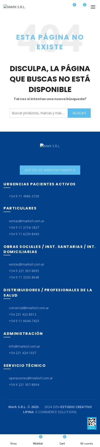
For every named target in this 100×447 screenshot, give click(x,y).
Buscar (79, 113)
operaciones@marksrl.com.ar (31, 378)
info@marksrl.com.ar (24, 346)
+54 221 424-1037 (22, 353)
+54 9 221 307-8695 (24, 271)
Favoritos (74, 4)
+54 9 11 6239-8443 (24, 234)
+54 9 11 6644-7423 (24, 321)
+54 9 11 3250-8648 (24, 277)
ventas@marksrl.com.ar (26, 221)
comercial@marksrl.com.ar (29, 308)
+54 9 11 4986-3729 (24, 196)
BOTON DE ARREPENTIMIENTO (50, 170)
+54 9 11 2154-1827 (24, 227)
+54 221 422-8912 (22, 314)
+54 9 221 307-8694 (24, 384)
